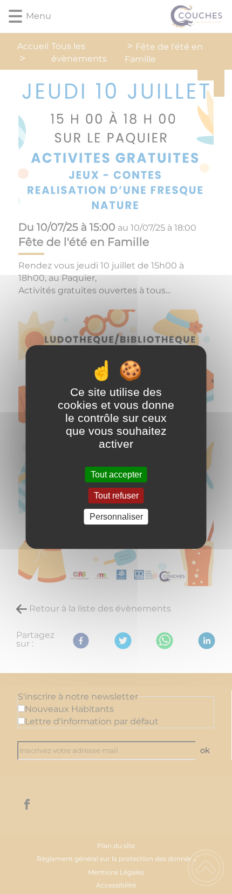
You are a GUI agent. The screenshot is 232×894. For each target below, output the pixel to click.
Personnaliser (116, 516)
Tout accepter (116, 474)
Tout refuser (116, 495)
